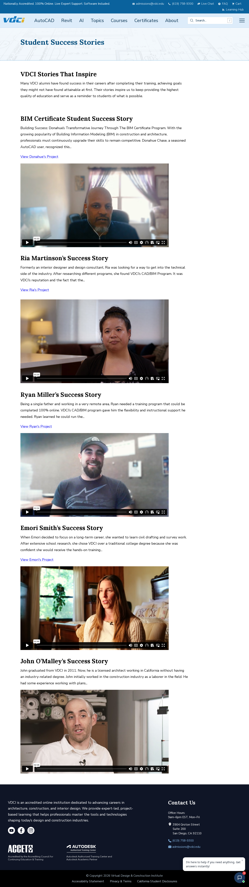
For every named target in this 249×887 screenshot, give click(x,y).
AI (81, 20)
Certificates (146, 20)
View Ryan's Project (36, 426)
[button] (239, 877)
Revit (66, 20)
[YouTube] (11, 831)
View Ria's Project (34, 290)
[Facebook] (21, 831)
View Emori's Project (36, 559)
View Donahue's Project (39, 156)
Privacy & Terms (121, 881)
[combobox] (210, 20)
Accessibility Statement (88, 881)
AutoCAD (44, 20)
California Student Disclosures (157, 881)
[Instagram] (30, 831)
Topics (97, 20)
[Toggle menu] (241, 20)
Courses (119, 20)
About (171, 20)
